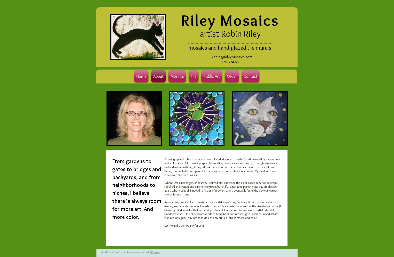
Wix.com (155, 252)
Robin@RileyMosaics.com (231, 57)
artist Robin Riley (230, 33)
